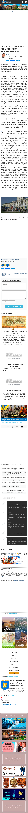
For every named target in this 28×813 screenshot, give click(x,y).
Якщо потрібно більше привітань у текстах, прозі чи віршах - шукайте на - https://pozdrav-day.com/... (17, 525)
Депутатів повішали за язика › (20, 274)
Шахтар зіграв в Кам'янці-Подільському (16, 477)
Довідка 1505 (14, 673)
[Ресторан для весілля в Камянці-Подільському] (14, 747)
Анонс (14, 658)
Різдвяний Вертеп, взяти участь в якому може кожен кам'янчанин (16, 483)
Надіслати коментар (13, 306)
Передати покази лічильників (12, 422)
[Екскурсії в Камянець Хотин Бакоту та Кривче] (14, 735)
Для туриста (14, 667)
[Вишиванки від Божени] (14, 771)
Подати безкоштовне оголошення (14, 420)
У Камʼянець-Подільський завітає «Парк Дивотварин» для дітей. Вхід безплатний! (16, 473)
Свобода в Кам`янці (19, 11)
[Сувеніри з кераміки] (14, 782)
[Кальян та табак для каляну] (14, 794)
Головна (14, 652)
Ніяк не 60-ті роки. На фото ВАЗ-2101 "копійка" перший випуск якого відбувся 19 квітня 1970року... (17, 541)
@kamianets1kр (5, 700)
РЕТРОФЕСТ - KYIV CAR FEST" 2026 (16, 492)
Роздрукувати (4, 259)
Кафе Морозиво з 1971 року (13, 486)
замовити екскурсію (19, 580)
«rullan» (24, 708)
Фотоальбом (14, 670)
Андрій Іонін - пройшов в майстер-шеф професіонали (16, 469)
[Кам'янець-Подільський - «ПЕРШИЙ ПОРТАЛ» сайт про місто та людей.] (6, 1)
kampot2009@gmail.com (16, 685)
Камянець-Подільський (7, 11)
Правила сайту (20, 688)
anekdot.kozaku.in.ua (11, 553)
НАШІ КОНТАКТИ (9, 705)
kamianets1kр (5, 698)
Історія (14, 664)
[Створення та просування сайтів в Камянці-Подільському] (14, 723)
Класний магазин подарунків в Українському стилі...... (15, 533)
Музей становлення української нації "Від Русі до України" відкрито (15, 489)
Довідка (13, 464)
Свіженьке (5, 464)
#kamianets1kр (5, 702)
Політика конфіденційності (10, 688)
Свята (20, 464)
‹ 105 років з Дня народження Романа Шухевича (5, 274)
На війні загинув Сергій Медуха (14, 480)
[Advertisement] (14, 29)
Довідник (14, 661)
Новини (14, 655)
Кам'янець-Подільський (6, 576)
